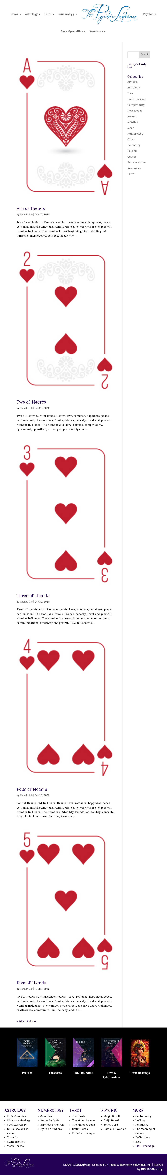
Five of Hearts (31, 983)
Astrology (31, 14)
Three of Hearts (33, 595)
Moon (130, 128)
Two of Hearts (31, 402)
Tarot (48, 14)
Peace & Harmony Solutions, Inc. (130, 1164)
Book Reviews (136, 99)
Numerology (66, 14)
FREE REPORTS (83, 1072)
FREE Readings (144, 1146)
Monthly (132, 122)
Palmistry (133, 145)
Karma (131, 116)
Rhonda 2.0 (26, 214)
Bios (130, 93)
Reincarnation (136, 162)
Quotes (131, 156)
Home (14, 14)
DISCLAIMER (81, 1164)
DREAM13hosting (152, 1169)
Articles (132, 81)
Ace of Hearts (31, 208)
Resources (96, 31)
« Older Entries (26, 1021)
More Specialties (72, 31)
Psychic (148, 14)
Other (131, 139)
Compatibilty (135, 105)
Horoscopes (134, 110)
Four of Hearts (32, 789)
